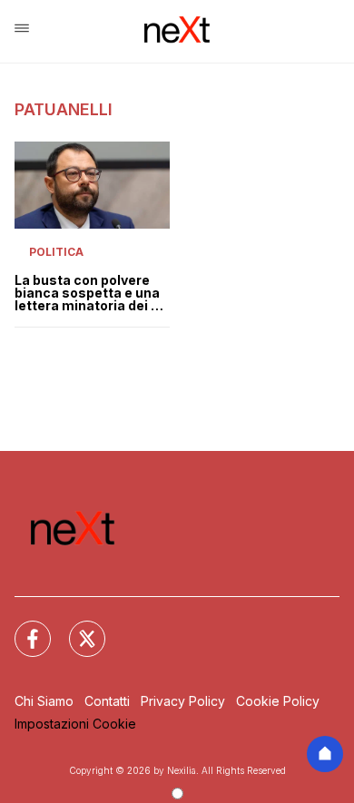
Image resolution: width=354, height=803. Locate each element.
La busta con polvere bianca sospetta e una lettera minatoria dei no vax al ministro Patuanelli (91, 293)
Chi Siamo (44, 701)
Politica (56, 252)
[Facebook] (22, 628)
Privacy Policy (183, 701)
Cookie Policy (278, 701)
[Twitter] (76, 628)
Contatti (107, 701)
